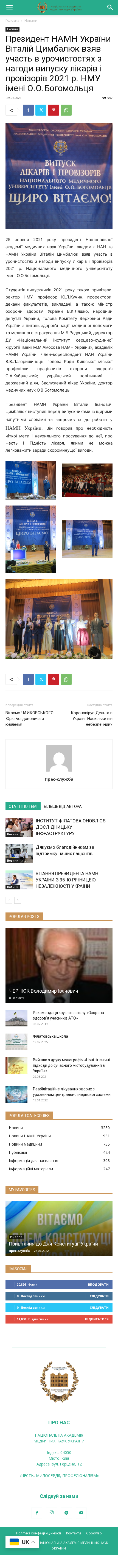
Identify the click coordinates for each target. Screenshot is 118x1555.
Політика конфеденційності (38, 1533)
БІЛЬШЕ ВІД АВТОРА (63, 806)
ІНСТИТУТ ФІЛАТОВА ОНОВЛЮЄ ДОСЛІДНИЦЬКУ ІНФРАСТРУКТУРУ (71, 827)
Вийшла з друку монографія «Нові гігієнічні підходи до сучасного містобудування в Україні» (71, 1065)
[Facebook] (28, 110)
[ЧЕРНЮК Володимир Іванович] (59, 965)
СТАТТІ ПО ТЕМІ (23, 806)
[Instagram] (51, 1512)
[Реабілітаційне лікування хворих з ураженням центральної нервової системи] (16, 1094)
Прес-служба (59, 779)
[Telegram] (66, 1512)
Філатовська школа (50, 1036)
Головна (12, 20)
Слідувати (99, 1296)
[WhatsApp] (66, 110)
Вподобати (98, 1284)
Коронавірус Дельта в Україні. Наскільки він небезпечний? (92, 718)
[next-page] (17, 900)
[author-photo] (59, 771)
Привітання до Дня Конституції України (53, 1244)
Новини (30, 20)
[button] (9, 7)
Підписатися (97, 1319)
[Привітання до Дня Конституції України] (59, 1228)
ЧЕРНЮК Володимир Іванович (43, 991)
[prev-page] (8, 900)
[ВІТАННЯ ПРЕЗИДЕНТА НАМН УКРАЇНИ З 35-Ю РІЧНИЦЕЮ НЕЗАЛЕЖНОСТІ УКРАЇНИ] (19, 879)
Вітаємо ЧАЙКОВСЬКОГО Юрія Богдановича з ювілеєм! (29, 718)
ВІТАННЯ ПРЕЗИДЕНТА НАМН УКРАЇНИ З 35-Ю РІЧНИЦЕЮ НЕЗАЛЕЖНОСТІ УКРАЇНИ (67, 880)
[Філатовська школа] (16, 1042)
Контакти (73, 1533)
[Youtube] (81, 1512)
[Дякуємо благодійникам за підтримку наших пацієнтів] (19, 853)
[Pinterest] (53, 110)
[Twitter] (40, 110)
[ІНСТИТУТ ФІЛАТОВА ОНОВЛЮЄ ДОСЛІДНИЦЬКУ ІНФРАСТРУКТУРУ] (19, 827)
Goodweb (94, 1533)
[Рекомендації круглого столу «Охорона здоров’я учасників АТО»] (16, 1018)
